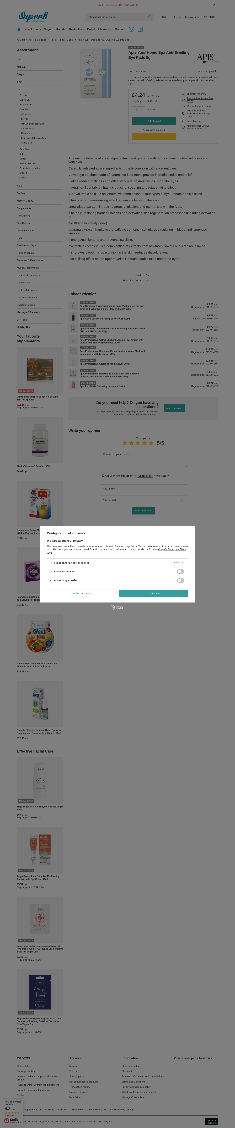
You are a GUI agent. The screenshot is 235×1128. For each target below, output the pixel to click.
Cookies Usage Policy (126, 546)
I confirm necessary (81, 593)
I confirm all (153, 593)
